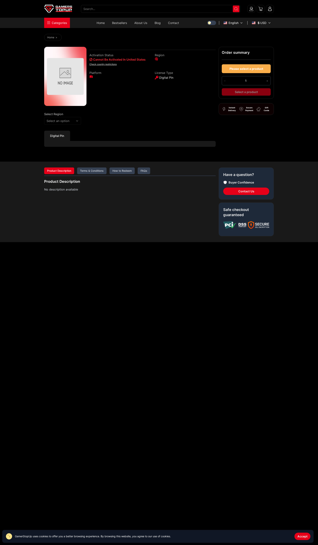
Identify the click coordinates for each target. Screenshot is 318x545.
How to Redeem (122, 170)
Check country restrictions (103, 64)
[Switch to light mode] (211, 23)
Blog (158, 23)
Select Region (53, 114)
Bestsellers (119, 23)
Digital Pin (57, 136)
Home (101, 23)
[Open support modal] (251, 9)
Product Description (59, 170)
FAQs (144, 170)
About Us (140, 23)
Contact (173, 23)
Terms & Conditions (92, 170)
